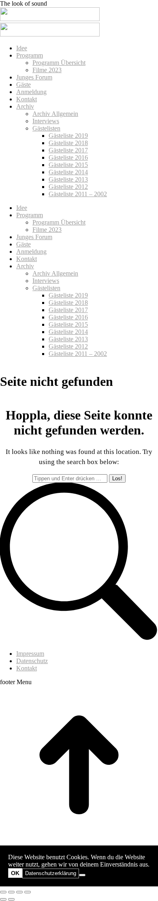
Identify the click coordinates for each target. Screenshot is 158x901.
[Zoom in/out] (27, 892)
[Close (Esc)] (3, 892)
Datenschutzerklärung (50, 873)
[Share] (11, 892)
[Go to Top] (79, 841)
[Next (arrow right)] (11, 899)
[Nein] (82, 875)
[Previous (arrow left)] (3, 899)
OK (15, 873)
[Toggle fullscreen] (19, 892)
